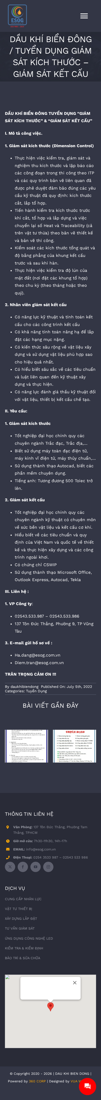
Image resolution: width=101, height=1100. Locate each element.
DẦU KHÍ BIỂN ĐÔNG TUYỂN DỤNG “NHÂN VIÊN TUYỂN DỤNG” (26, 731)
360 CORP (37, 1081)
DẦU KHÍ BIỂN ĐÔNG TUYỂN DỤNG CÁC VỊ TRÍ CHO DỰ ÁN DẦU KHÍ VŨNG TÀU (74, 731)
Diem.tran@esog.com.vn (39, 662)
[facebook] (23, 867)
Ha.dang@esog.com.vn (38, 655)
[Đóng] (75, 983)
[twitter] (10, 867)
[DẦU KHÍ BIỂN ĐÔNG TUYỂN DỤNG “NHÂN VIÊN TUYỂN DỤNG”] (26, 746)
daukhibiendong (24, 686)
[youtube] (35, 867)
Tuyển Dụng (36, 691)
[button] (50, 1006)
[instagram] (48, 867)
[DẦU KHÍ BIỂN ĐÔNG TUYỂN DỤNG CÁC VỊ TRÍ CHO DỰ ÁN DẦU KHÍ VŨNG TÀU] (74, 746)
